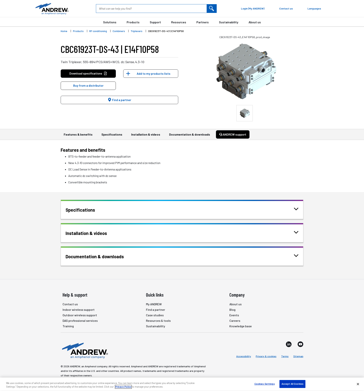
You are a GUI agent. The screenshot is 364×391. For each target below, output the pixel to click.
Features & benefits (78, 134)
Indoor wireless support (79, 309)
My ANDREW (154, 304)
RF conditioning (98, 31)
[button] (88, 86)
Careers (234, 320)
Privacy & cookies (266, 356)
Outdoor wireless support (80, 315)
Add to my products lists (153, 73)
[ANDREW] (52, 8)
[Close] (358, 384)
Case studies (155, 315)
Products (133, 22)
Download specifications (85, 73)
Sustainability (228, 22)
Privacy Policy (123, 386)
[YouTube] (300, 344)
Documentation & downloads (189, 134)
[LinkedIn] (289, 344)
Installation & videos (145, 134)
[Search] (212, 8)
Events (234, 315)
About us (255, 22)
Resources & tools (158, 320)
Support (155, 22)
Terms (285, 356)
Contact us (70, 304)
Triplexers (136, 31)
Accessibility (243, 356)
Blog (232, 309)
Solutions (109, 22)
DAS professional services (80, 320)
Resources (178, 22)
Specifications (111, 134)
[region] (182, 384)
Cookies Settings (264, 383)
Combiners (119, 31)
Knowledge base (240, 326)
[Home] (84, 350)
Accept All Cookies (292, 383)
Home (64, 31)
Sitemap (298, 356)
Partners (202, 22)
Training (68, 326)
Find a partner (121, 100)
